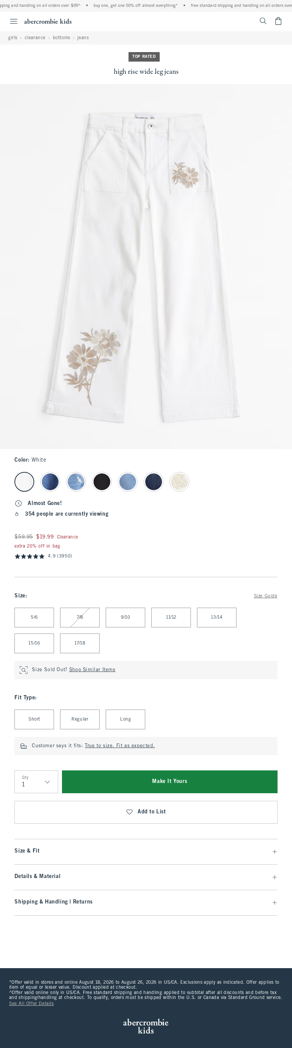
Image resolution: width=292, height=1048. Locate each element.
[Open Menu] (10, 21)
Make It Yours (169, 781)
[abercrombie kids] (47, 21)
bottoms (61, 38)
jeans (83, 38)
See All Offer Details (31, 1004)
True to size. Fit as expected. (120, 746)
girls (12, 38)
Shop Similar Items (92, 670)
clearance (35, 38)
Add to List (152, 812)
